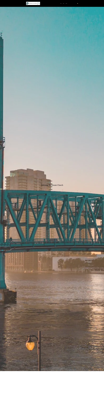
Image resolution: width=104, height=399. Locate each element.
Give (77, 3)
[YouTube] (74, 3)
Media (63, 3)
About (60, 3)
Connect (66, 3)
